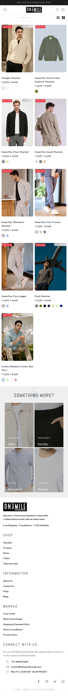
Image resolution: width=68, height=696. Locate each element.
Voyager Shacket (11, 78)
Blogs (6, 596)
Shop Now (43, 444)
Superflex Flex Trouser (48, 222)
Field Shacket (42, 296)
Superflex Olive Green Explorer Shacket (47, 80)
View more (43, 489)
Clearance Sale (10, 563)
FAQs (6, 591)
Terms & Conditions (12, 629)
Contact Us (8, 586)
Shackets (7, 542)
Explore (11, 444)
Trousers (7, 547)
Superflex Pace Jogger (14, 296)
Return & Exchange (12, 619)
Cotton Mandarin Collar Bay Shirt (17, 368)
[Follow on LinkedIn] (55, 681)
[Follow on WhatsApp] (63, 681)
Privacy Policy (10, 634)
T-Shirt (6, 558)
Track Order (9, 613)
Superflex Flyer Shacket (15, 151)
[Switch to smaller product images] (63, 17)
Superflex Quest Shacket (49, 151)
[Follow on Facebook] (38, 681)
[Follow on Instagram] (46, 681)
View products (15, 489)
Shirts (6, 553)
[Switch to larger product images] (58, 17)
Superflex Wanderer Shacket (13, 224)
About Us (7, 580)
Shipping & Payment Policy (16, 624)
